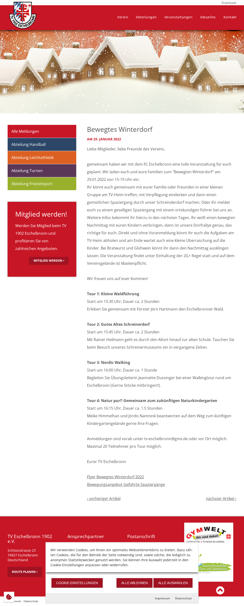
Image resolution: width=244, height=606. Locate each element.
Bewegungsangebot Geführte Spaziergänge (126, 484)
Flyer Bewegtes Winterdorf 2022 (115, 476)
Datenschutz (183, 598)
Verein (122, 17)
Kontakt (230, 17)
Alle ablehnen (134, 583)
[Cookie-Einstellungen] (9, 597)
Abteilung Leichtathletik (32, 157)
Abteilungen (146, 17)
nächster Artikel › (221, 498)
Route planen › (25, 572)
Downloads (229, 3)
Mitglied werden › (49, 260)
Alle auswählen (173, 583)
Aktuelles (208, 17)
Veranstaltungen (178, 17)
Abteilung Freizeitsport (31, 183)
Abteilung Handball (28, 144)
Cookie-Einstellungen (77, 583)
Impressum (162, 598)
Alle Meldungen (25, 131)
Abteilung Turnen (27, 170)
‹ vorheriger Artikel (104, 498)
